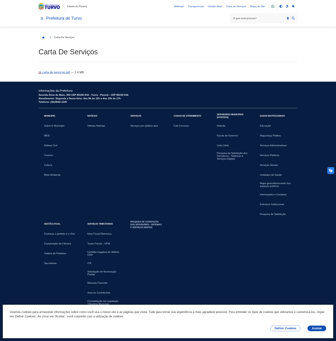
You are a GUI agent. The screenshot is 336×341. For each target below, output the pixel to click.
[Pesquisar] (293, 18)
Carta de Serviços (236, 6)
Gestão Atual (215, 6)
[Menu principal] (42, 18)
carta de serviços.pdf (56, 72)
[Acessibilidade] (287, 6)
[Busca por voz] (288, 18)
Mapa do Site (257, 6)
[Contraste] (281, 6)
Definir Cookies (285, 328)
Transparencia (196, 6)
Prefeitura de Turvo (64, 18)
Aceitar (317, 328)
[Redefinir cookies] (293, 6)
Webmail (179, 6)
